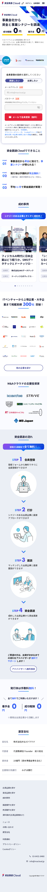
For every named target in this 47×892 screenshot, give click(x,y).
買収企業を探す (9, 793)
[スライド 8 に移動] (29, 285)
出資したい (32, 80)
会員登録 (36, 3)
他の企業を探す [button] (23, 367)
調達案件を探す (9, 805)
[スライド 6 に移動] (25, 285)
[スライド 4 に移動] (21, 285)
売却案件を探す (9, 810)
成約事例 (6, 798)
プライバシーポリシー (12, 132)
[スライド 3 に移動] (19, 285)
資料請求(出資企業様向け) (13, 815)
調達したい (14, 80)
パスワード (9, 98)
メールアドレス (11, 87)
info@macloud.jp (36, 861)
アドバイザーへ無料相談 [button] (23, 668)
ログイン (29, 3)
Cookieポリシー (30, 132)
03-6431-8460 (38, 856)
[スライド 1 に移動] (15, 285)
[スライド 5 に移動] (23, 285)
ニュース (6, 822)
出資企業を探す (9, 788)
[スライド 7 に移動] (27, 285)
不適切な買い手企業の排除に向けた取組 (23, 133)
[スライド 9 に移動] (31, 285)
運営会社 (6, 832)
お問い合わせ (8, 827)
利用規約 (24, 130)
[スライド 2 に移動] (17, 285)
